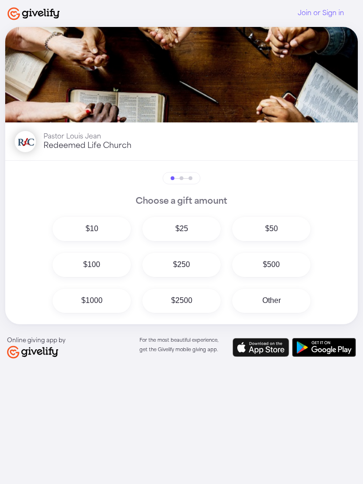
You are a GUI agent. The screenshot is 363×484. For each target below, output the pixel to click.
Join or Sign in (321, 13)
